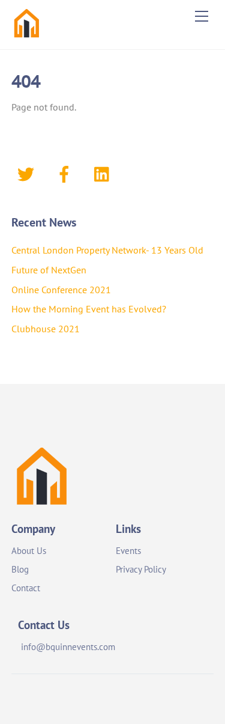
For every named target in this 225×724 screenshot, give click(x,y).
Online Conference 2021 (61, 290)
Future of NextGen (48, 270)
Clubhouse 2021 (45, 329)
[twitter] (27, 173)
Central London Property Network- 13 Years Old (107, 250)
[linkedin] (104, 173)
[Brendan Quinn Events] (26, 34)
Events (128, 550)
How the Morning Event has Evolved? (88, 309)
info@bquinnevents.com (68, 647)
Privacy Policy (141, 569)
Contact (25, 588)
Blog (20, 569)
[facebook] (66, 173)
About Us (28, 550)
